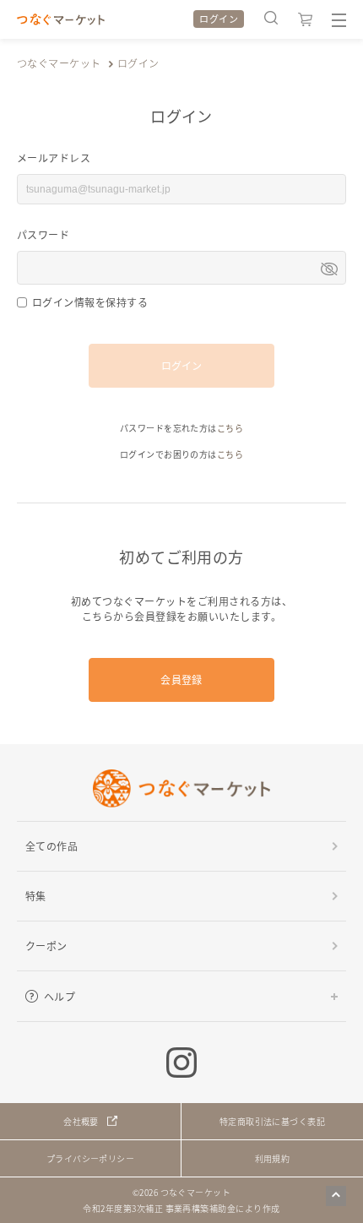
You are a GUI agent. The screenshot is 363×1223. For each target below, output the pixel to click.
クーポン (46, 945)
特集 (35, 896)
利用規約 (272, 1158)
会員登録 (181, 679)
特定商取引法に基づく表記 (272, 1121)
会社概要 (81, 1121)
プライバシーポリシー (90, 1158)
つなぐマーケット (59, 63)
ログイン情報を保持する (90, 302)
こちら (230, 427)
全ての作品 (51, 846)
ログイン (218, 18)
